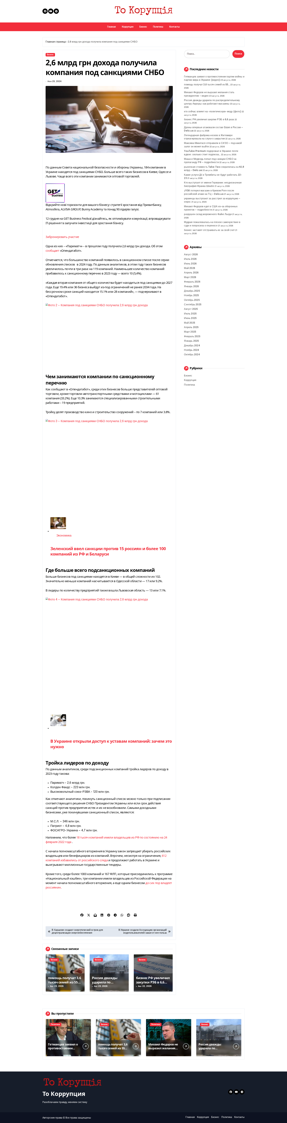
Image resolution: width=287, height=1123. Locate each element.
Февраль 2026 (192, 282)
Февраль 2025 (192, 336)
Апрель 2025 (191, 327)
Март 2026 (190, 277)
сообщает (52, 251)
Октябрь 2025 (192, 300)
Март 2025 (190, 332)
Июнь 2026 (190, 263)
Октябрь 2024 (192, 354)
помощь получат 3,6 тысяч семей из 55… (64, 980)
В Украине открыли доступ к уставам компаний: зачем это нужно (111, 743)
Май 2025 (189, 323)
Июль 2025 (190, 313)
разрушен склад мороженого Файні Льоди (208, 214)
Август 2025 (191, 309)
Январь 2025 (191, 341)
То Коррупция (63, 1093)
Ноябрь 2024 (191, 350)
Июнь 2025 (190, 318)
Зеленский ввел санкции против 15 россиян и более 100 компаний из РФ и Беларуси (108, 551)
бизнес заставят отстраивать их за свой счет (209, 230)
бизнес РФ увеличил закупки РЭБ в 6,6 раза (153, 982)
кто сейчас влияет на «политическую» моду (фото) (212, 111)
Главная (111, 26)
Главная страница (56, 42)
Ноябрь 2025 (191, 295)
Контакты (174, 26)
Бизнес (143, 26)
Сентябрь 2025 (192, 304)
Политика (158, 26)
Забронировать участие (62, 237)
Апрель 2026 (191, 272)
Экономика (63, 535)
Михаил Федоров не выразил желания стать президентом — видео (163, 1050)
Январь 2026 (191, 286)
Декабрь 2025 (192, 291)
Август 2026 (191, 254)
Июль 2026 (190, 259)
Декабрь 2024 (192, 345)
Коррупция (127, 26)
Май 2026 (189, 268)
